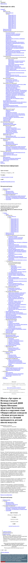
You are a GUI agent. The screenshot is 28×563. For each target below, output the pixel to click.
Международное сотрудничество (13, 51)
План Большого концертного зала (10, 159)
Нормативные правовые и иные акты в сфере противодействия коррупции (16, 85)
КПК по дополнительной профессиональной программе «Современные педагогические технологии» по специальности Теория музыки (16, 147)
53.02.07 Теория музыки (11, 69)
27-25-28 (11, 177)
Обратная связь (6, 120)
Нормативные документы (11, 79)
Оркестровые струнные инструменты (16, 60)
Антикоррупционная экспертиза (13, 86)
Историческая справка (8, 123)
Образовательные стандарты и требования (15, 38)
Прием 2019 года (12, 22)
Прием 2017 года (12, 24)
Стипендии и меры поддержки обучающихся (16, 50)
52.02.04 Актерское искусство (12, 75)
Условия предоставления (11, 112)
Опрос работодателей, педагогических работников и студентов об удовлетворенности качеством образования (15, 103)
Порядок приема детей (11, 136)
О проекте (8, 111)
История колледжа (7, 30)
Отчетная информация (11, 97)
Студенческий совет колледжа (12, 80)
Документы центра (10, 143)
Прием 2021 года (12, 19)
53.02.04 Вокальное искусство (12, 65)
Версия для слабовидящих (6, 494)
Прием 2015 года (12, 26)
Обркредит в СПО (10, 110)
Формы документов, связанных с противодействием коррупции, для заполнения (16, 90)
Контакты (3, 163)
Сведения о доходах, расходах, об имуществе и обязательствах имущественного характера (16, 92)
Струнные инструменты (11, 127)
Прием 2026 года (9, 12)
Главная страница (7, 531)
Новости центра (6, 139)
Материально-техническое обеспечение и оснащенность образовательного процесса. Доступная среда (15, 43)
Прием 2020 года (12, 21)
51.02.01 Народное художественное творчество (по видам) (16, 285)
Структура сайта (6, 119)
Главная (2, 9)
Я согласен (3, 561)
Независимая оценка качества (9, 100)
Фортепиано (11, 59)
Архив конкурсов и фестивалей (10, 154)
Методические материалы (11, 87)
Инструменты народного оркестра (16, 64)
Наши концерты (6, 157)
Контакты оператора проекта (12, 116)
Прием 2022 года (12, 18)
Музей (2, 161)
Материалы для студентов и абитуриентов (15, 113)
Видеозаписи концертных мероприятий (12, 158)
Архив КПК (8, 150)
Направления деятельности (12, 144)
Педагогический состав (11, 41)
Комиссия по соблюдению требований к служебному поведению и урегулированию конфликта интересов (15, 95)
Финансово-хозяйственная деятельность (15, 46)
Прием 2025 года (12, 15)
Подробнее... (19, 560)
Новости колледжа (7, 29)
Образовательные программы (9, 124)
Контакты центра (9, 141)
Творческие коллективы (8, 133)
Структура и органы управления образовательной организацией (13, 34)
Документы (8, 36)
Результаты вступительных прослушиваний (15, 137)
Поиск (4, 10)
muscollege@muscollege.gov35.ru (8, 181)
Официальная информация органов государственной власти (14, 318)
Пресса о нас (6, 160)
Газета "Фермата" (10, 82)
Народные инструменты (11, 130)
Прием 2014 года (12, 28)
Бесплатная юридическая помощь (10, 105)
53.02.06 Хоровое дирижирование (13, 66)
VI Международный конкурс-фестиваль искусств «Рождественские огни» (14, 368)
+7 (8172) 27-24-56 (5, 177)
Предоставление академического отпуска (15, 55)
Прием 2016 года (12, 25)
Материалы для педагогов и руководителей (15, 114)
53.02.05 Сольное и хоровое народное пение (15, 68)
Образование (9, 37)
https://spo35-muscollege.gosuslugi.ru (14, 387)
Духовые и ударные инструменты (13, 129)
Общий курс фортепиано (11, 131)
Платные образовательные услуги (13, 45)
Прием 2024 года (12, 16)
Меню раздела (4, 3)
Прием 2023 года (12, 17)
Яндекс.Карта (4, 183)
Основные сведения (10, 32)
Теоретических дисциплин (12, 132)
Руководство (8, 39)
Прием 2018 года (12, 23)
